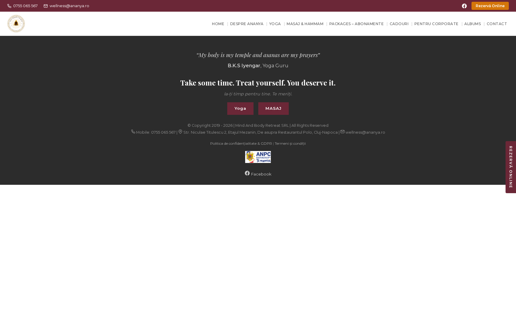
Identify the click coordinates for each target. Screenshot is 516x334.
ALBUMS (472, 24)
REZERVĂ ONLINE (511, 167)
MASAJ (273, 108)
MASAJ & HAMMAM (305, 24)
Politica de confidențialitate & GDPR (241, 143)
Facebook (260, 174)
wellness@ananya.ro (69, 5)
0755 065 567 (25, 5)
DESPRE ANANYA (247, 24)
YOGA (275, 24)
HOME (218, 24)
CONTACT (497, 24)
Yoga (240, 108)
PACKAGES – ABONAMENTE (356, 24)
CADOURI (399, 24)
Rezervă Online (490, 6)
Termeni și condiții (290, 143)
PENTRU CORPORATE (436, 24)
